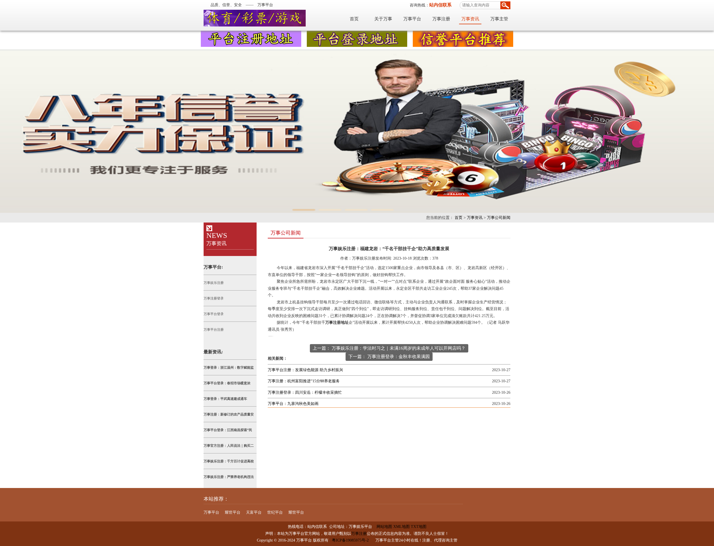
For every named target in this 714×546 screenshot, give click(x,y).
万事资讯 (470, 18)
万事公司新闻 (498, 218)
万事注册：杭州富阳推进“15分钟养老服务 (304, 381)
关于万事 (383, 18)
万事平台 (412, 18)
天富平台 (254, 512)
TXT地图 (418, 527)
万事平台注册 (214, 330)
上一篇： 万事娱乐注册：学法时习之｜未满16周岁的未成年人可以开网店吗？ (389, 348)
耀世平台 (232, 512)
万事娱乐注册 (214, 283)
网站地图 (382, 527)
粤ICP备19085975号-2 (350, 540)
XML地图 (401, 527)
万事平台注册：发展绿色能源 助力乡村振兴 (305, 370)
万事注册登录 (214, 298)
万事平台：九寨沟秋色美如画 (293, 404)
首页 (354, 18)
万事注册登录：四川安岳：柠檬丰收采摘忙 (305, 392)
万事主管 (499, 18)
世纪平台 (275, 512)
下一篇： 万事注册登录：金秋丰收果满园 (389, 356)
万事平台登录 (214, 314)
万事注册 (441, 18)
